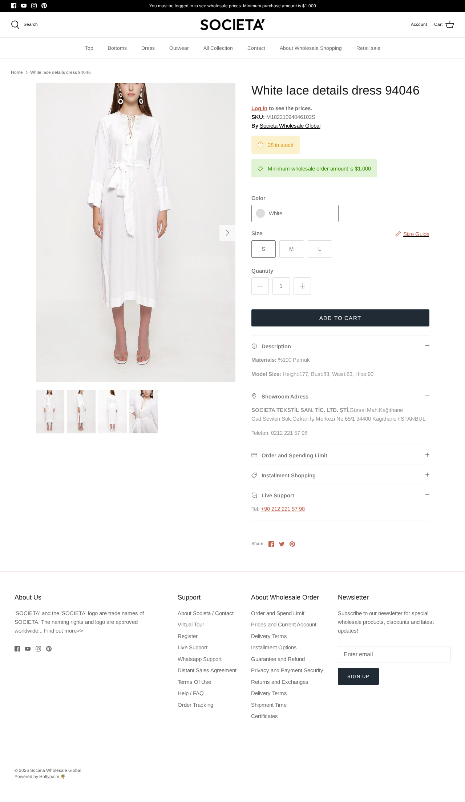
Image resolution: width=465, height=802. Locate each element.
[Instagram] (34, 5)
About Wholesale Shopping (311, 48)
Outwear (179, 48)
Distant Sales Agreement (207, 670)
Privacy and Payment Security (287, 670)
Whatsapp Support (200, 659)
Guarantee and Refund (278, 659)
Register (188, 636)
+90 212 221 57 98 (283, 509)
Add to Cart (340, 318)
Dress (148, 48)
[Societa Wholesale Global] (232, 24)
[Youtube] (24, 5)
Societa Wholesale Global (290, 126)
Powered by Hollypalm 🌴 (40, 776)
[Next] (227, 233)
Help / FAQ (191, 693)
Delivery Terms (269, 636)
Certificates (264, 716)
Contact (256, 48)
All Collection (218, 48)
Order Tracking (195, 705)
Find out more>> (63, 630)
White (275, 213)
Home (17, 72)
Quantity (262, 271)
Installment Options (274, 647)
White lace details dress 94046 (60, 72)
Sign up (358, 676)
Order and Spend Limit (277, 613)
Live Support (192, 647)
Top (89, 48)
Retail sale (368, 48)
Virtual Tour (191, 624)
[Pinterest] (44, 5)
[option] (135, 232)
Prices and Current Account (283, 624)
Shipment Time (269, 705)
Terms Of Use (194, 682)
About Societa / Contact (206, 613)
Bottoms (117, 48)
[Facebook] (13, 5)
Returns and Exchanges (279, 682)
